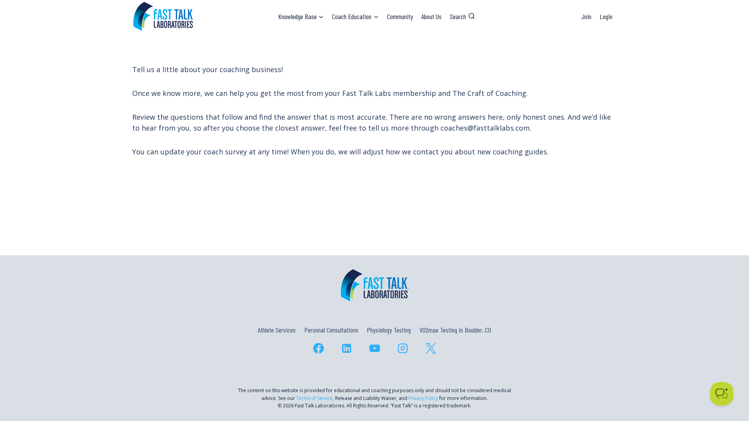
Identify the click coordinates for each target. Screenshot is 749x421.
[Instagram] (402, 348)
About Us (431, 16)
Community (400, 16)
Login (606, 16)
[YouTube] (374, 348)
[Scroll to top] (729, 381)
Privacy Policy (423, 398)
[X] (430, 348)
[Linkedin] (346, 348)
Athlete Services (277, 329)
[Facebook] (318, 348)
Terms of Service (314, 398)
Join (586, 16)
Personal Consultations (331, 329)
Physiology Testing (389, 329)
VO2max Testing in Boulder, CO (455, 329)
